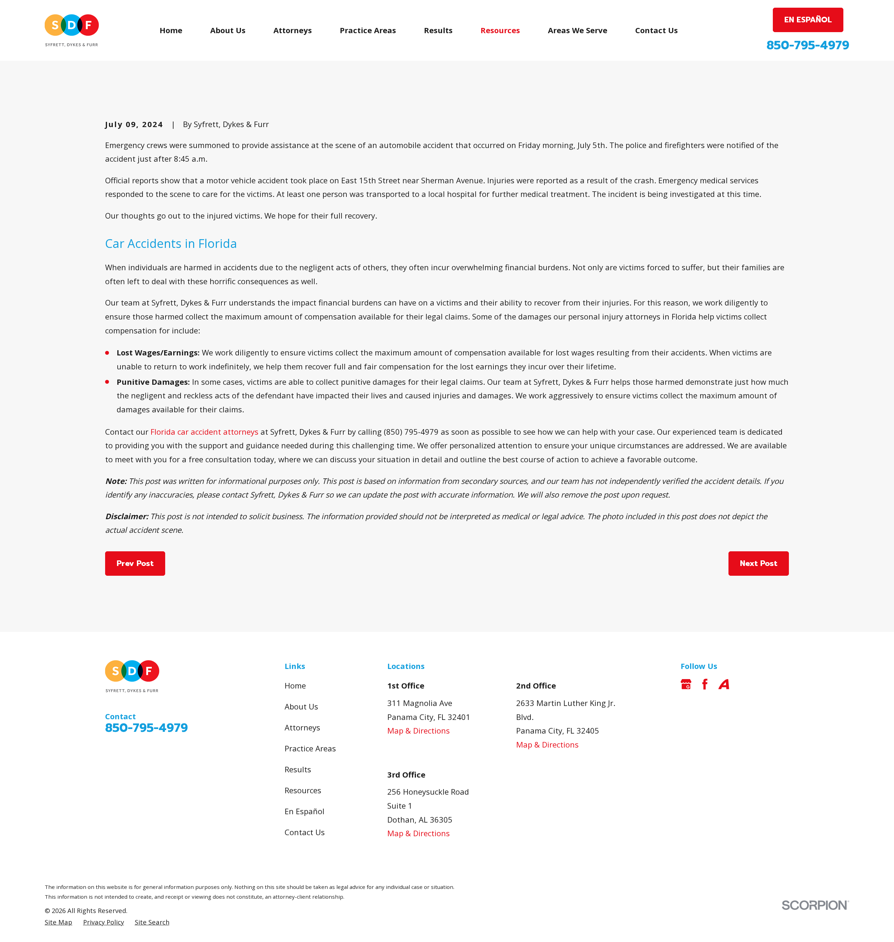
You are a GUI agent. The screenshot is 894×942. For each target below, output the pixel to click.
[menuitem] (58, 922)
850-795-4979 (808, 45)
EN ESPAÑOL (808, 19)
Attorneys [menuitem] (292, 30)
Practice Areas (310, 748)
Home (295, 685)
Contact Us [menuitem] (656, 30)
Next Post (758, 563)
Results (298, 769)
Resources (303, 790)
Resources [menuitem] (500, 30)
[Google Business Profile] (686, 684)
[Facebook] (704, 684)
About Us (301, 706)
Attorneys (302, 727)
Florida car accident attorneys (204, 431)
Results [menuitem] (438, 30)
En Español (304, 811)
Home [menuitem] (171, 30)
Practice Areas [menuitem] (368, 30)
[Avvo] (723, 684)
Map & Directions (418, 730)
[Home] (72, 30)
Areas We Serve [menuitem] (577, 30)
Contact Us (305, 832)
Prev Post (135, 563)
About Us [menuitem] (228, 30)
